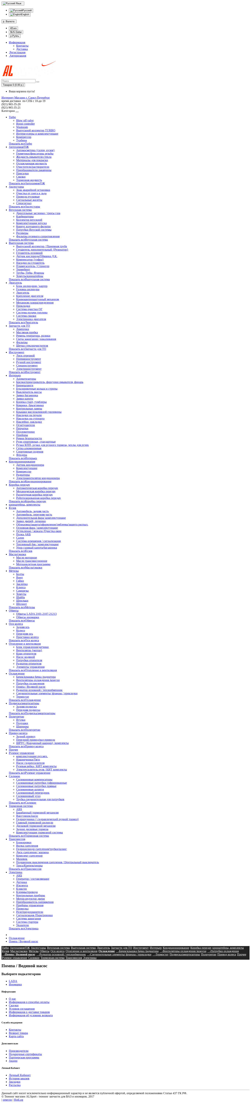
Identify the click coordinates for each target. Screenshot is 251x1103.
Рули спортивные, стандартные (36, 441)
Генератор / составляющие (32, 878)
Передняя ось (24, 633)
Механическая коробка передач (35, 491)
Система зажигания (28, 918)
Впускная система (20, 209)
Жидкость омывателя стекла (33, 156)
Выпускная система (21, 243)
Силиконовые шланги (30, 789)
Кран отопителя (26, 653)
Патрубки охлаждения (30, 683)
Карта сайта (16, 1036)
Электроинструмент (29, 368)
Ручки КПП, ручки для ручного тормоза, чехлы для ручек (52, 445)
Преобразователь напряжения (34, 902)
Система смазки (26, 315)
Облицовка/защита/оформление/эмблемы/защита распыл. (52, 524)
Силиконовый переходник (32, 792)
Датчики (21, 882)
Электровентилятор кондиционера (38, 478)
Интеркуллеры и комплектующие (37, 133)
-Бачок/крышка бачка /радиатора (137, 951)
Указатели (22, 925)
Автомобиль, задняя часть (32, 511)
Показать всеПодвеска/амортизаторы (32, 713)
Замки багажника (27, 395)
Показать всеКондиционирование (30, 481)
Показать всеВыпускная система (29, 279)
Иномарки (15, 984)
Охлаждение (17, 673)
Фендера (21, 454)
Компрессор (23, 137)
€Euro (13, 28)
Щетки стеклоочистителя (32, 345)
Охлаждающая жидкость (31, 163)
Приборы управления (29, 905)
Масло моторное (26, 557)
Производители (18, 1050)
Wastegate (22, 127)
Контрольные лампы (29, 408)
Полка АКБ (23, 534)
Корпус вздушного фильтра (33, 226)
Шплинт (21, 604)
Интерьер (15, 375)
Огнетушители (25, 425)
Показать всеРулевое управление (29, 772)
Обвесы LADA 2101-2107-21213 (36, 613)
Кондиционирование (22, 461)
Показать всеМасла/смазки (25, 567)
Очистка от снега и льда (31, 193)
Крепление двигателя (29, 296)
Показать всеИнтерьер (23, 458)
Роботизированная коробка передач (38, 498)
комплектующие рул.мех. (32, 756)
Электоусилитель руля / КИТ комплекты (41, 769)
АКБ (19, 875)
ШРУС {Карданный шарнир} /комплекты (42, 743)
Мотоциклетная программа (33, 564)
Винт (19, 577)
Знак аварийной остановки (33, 190)
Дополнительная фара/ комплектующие (41, 517)
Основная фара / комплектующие (37, 527)
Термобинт (23, 269)
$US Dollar (16, 32)
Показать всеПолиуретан (24, 729)
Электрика (15, 872)
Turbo (12, 117)
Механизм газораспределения (34, 302)
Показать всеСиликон (22, 802)
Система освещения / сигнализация (38, 541)
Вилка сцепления (27, 845)
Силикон (14, 776)
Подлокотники (25, 431)
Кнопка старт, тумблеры (31, 401)
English (25, 14)
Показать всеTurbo (20, 143)
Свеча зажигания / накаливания (36, 339)
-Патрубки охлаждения (223, 951)
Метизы (14, 570)
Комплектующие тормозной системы (39, 832)
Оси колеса (16, 623)
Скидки (14, 1005)
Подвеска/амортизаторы (24, 703)
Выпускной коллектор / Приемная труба (41, 246)
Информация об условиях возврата (31, 1015)
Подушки (22, 723)
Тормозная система (21, 806)
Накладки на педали (29, 415)
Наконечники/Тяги (28, 759)
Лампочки (22, 329)
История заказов (19, 1078)
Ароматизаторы (26, 378)
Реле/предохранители (29, 911)
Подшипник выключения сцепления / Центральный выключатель (57, 862)
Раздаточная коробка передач (34, 494)
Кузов (12, 507)
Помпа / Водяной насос (31, 686)
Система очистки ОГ (29, 309)
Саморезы (22, 590)
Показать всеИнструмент (24, 372)
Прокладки (23, 305)
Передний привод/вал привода (35, 739)
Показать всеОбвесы (22, 620)
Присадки (22, 173)
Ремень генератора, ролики (33, 335)
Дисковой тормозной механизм (35, 825)
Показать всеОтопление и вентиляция (33, 670)
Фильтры (22, 342)
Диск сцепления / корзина (32, 852)
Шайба (20, 597)
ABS (19, 809)
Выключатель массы (29, 392)
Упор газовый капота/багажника (36, 547)
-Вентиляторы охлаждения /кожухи (183, 951)
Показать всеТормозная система (29, 835)
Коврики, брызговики (30, 405)
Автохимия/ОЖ (19, 146)
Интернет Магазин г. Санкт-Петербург (25, 97)
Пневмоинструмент (28, 358)
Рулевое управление (21, 753)
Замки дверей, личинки (31, 521)
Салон (20, 537)
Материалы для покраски (32, 160)
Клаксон (21, 888)
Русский (27, 10)
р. (8, 21)
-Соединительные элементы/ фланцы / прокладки (119, 954)
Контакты (22, 45)
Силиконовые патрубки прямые (36, 786)
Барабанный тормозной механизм (37, 812)
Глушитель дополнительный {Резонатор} (42, 249)
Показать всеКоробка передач (27, 501)
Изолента (22, 885)
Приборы (22, 435)
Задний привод (25, 736)
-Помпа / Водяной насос (18, 954)
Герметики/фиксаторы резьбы (34, 153)
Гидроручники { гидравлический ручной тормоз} (47, 819)
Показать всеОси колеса (24, 640)
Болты (20, 574)
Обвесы (14, 610)
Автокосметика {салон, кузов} (35, 150)
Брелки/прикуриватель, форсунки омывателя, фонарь (49, 382)
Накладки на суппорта (30, 418)
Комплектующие (26, 468)
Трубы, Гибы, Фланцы (30, 272)
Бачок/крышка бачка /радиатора (36, 676)
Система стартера (27, 921)
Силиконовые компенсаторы (34, 779)
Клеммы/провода (27, 892)
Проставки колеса (27, 637)
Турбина (21, 140)
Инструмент (16, 352)
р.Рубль (14, 36)
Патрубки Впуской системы (33, 229)
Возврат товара (18, 1033)
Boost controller (25, 123)
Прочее (13, 749)
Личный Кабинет (20, 1075)
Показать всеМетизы (22, 607)
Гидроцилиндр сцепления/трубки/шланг (41, 849)
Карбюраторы (25, 216)
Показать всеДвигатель (23, 322)
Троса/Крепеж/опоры (29, 865)
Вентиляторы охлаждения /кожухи (38, 680)
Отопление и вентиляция (25, 643)
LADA (13, 981)
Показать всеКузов (20, 551)
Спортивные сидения (29, 451)
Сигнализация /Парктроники (34, 915)
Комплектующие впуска (31, 223)
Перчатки (22, 428)
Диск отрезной (25, 355)
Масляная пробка (27, 332)
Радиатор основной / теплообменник (39, 690)
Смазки (21, 176)
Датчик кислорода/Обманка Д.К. (36, 256)
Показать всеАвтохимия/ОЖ (27, 183)
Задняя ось (22, 627)
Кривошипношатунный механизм (37, 299)
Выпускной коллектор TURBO (35, 130)
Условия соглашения (22, 1008)
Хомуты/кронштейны (29, 276)
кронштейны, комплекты (24, 504)
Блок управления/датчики (32, 647)
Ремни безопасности (29, 438)
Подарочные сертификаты (25, 1054)
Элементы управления (30, 666)
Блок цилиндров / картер (31, 286)
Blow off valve (25, 120)
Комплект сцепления (29, 855)
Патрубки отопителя (29, 660)
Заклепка (22, 584)
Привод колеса (18, 733)
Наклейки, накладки (29, 421)
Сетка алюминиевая (28, 448)
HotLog (18, 1099)
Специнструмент (27, 365)
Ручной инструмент (28, 362)
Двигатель (15, 282)
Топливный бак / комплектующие (37, 544)
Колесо (20, 630)
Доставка (22, 49)
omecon (7, 1099)
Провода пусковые (28, 196)
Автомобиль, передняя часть (34, 514)
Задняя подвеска (26, 706)
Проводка (22, 908)
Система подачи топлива (31, 312)
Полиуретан (16, 716)
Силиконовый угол (28, 796)
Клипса (21, 587)
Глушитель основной (29, 252)
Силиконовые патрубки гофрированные (41, 782)
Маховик (21, 859)
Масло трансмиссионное (31, 560)
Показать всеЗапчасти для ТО (27, 348)
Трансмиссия (17, 839)
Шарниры (22, 726)
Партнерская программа (24, 1057)
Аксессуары (16, 186)
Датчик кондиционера (30, 464)
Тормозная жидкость (29, 180)
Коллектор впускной (29, 219)
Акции (13, 1060)
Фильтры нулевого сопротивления (38, 236)
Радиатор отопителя (28, 663)
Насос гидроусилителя (30, 762)
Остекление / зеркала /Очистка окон (38, 531)
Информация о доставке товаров (29, 1012)
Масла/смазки (17, 554)
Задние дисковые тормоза (32, 829)
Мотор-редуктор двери (30, 898)
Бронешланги (24, 385)
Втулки (20, 719)
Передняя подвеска (28, 709)
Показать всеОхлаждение (25, 700)
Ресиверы (22, 233)
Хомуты (21, 594)
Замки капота (24, 398)
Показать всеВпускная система (28, 239)
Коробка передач (19, 484)
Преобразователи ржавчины (33, 170)
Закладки (14, 1081)
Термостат (22, 696)
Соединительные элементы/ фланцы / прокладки (47, 693)
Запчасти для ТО (19, 325)
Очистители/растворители (32, 166)
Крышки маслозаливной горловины (39, 411)
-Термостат (160, 954)
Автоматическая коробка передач (37, 488)
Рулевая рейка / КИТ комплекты (36, 766)
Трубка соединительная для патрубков (40, 799)
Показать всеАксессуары (24, 206)
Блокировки (23, 842)
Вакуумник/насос (27, 815)
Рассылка (15, 1085)
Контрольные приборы (30, 895)
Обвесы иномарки (27, 617)
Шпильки (22, 600)
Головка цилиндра (27, 289)
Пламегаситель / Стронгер (32, 266)
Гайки (20, 580)
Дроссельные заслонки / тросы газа (38, 213)
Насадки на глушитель (30, 262)
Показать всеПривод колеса (26, 746)
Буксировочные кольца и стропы (37, 388)
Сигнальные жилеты (29, 199)
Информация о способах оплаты (29, 1002)
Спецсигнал (23, 203)
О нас (12, 998)
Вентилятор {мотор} (29, 650)
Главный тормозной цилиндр (34, 822)
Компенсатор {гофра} (30, 259)
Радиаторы (23, 474)
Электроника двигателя (31, 319)
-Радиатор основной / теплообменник (61, 954)
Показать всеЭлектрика (23, 928)
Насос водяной (25, 656)
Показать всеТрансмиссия (25, 868)
